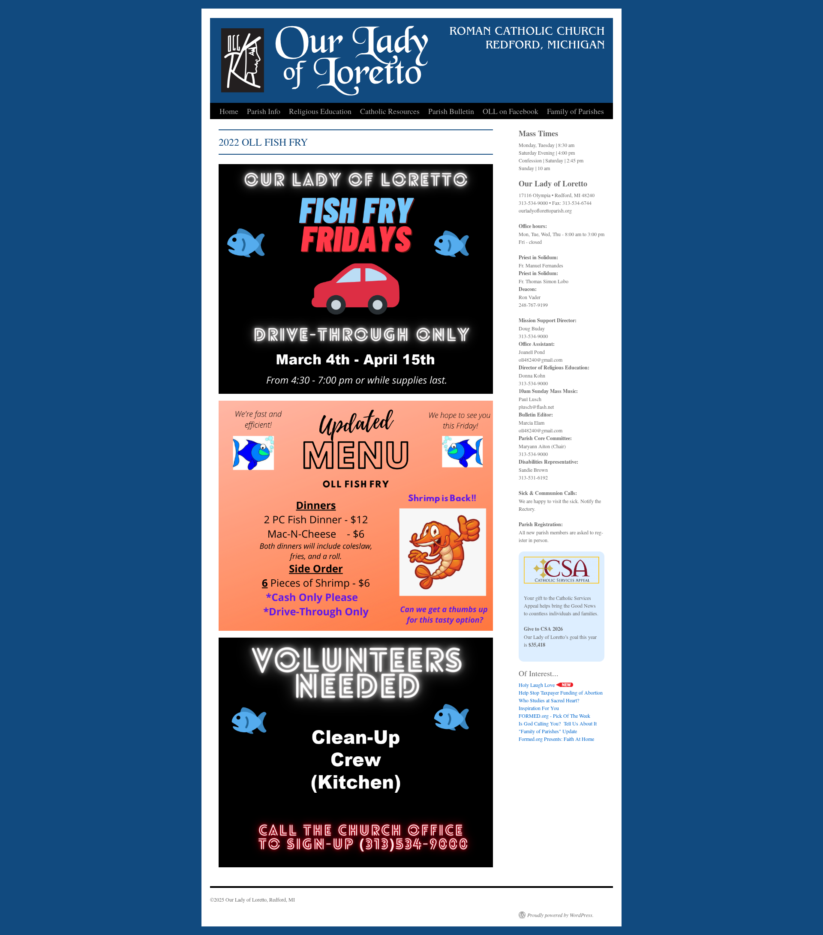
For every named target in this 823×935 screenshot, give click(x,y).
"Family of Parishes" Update (548, 731)
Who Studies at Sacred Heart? (549, 700)
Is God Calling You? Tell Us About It (558, 723)
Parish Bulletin (451, 111)
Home (228, 111)
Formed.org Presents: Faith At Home (556, 738)
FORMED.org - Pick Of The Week (554, 715)
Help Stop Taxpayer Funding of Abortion (561, 692)
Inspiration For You (539, 707)
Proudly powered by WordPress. (560, 914)
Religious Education (320, 111)
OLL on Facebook (510, 111)
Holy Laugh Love (537, 684)
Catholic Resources (390, 111)
